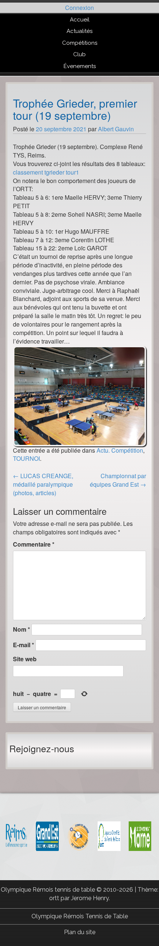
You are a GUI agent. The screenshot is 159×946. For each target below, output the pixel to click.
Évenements (80, 66)
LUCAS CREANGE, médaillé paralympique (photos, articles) (43, 484)
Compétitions (79, 43)
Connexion (79, 7)
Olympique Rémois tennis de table (49, 889)
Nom (21, 629)
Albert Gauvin (116, 129)
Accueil (79, 19)
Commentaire (33, 544)
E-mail (23, 645)
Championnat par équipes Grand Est (118, 480)
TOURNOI (26, 458)
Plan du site (79, 932)
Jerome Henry (90, 898)
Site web (25, 659)
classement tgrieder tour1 (46, 172)
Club (79, 54)
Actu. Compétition (120, 450)
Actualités (79, 31)
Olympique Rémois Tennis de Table (79, 916)
